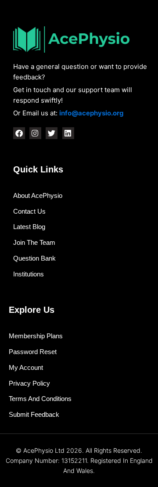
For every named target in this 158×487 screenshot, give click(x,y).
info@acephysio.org (91, 113)
